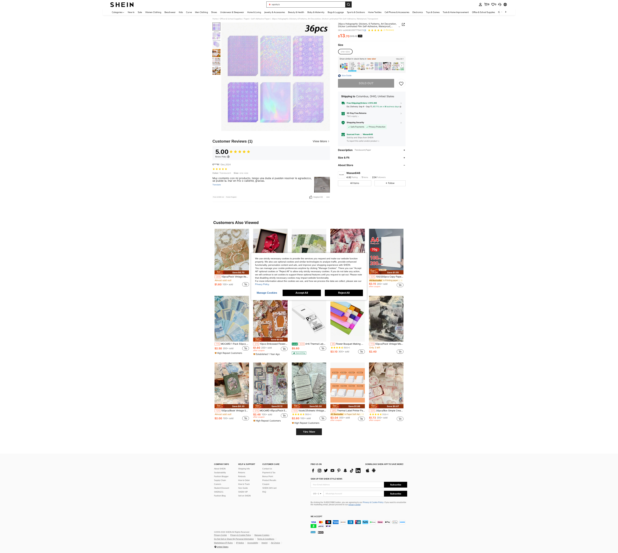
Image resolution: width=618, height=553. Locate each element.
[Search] (348, 4)
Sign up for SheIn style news (326, 479)
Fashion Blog (220, 496)
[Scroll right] (506, 12)
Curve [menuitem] (189, 12)
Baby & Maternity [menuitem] (315, 12)
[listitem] (344, 66)
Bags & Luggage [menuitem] (336, 12)
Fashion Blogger (221, 476)
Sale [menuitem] (140, 12)
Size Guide (243, 488)
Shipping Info (244, 469)
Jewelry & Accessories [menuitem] (274, 12)
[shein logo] (122, 4)
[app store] (367, 472)
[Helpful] (311, 197)
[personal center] (480, 4)
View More (309, 431)
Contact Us (267, 469)
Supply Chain (220, 480)
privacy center (354, 504)
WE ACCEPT (316, 517)
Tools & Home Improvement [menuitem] (456, 12)
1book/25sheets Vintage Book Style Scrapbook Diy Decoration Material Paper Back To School (309, 410)
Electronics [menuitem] (417, 12)
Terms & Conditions (265, 539)
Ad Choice (275, 543)
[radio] (345, 51)
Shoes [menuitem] (214, 12)
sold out (366, 83)
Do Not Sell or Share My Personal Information (234, 539)
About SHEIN (220, 469)
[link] (486, 4)
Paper (246, 19)
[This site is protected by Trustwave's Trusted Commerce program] (313, 532)
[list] (336, 470)
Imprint (264, 543)
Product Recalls (269, 480)
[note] (232, 272)
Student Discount (221, 488)
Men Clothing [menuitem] (201, 12)
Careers (217, 484)
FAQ (264, 492)
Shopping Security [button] (355, 123)
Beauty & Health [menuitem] (296, 12)
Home (215, 19)
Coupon (265, 484)
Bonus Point (267, 476)
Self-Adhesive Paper (260, 19)
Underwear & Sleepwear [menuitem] (232, 12)
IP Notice (240, 543)
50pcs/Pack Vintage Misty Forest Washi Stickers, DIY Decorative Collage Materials (386, 344)
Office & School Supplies (231, 19)
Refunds (242, 476)
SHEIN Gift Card (269, 488)
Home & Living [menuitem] (254, 12)
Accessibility (252, 543)
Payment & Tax (268, 472)
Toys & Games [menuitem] (433, 12)
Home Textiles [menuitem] (374, 12)
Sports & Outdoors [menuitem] (356, 12)
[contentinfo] (359, 524)
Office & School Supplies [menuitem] (483, 12)
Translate (216, 185)
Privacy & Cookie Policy (373, 502)
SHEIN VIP (243, 492)
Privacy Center (220, 535)
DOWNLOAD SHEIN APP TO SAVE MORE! (384, 464)
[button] (500, 4)
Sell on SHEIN (244, 496)
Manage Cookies (261, 535)
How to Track (244, 484)
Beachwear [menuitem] (170, 12)
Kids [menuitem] (181, 12)
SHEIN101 (218, 492)
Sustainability (220, 472)
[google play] (373, 472)
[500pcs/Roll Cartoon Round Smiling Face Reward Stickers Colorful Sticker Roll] (344, 66)
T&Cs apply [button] (352, 116)
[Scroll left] (502, 12)
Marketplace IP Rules (223, 543)
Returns (241, 472)
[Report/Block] (328, 197)
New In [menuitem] (131, 12)
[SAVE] (401, 83)
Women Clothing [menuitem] (153, 12)
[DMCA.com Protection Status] (320, 532)
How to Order (244, 480)
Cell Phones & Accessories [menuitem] (397, 12)
